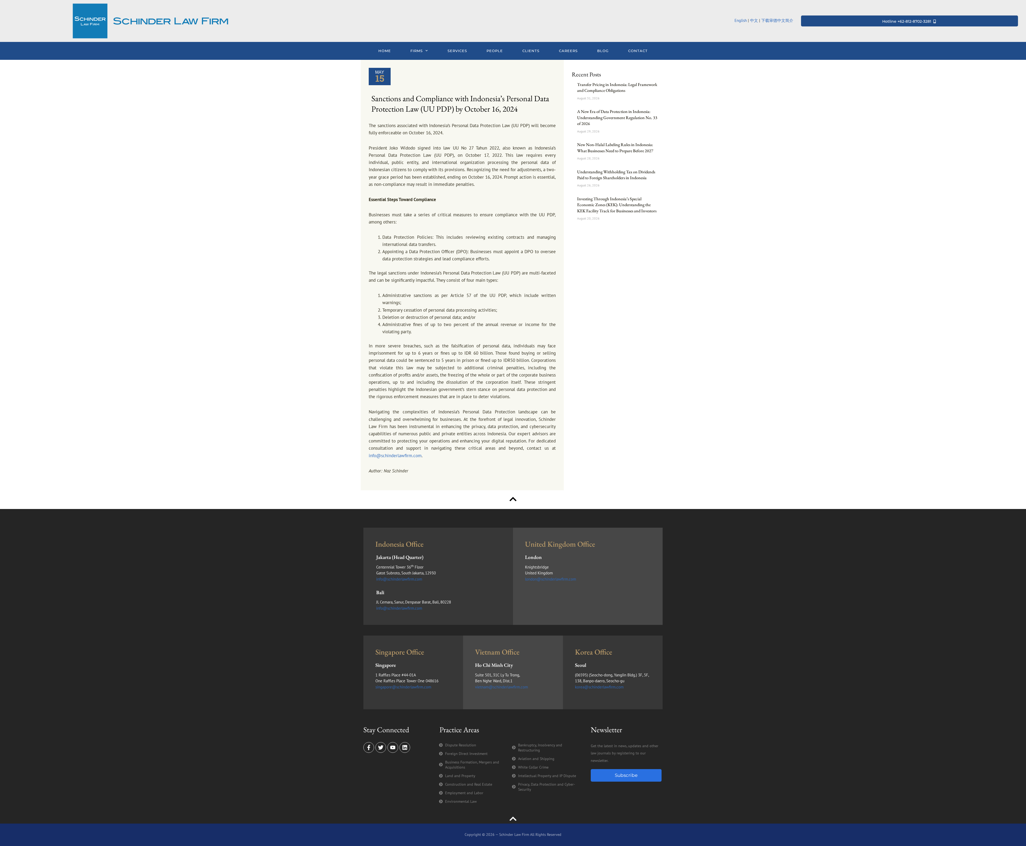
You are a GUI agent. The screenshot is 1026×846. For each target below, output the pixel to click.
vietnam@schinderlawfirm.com (501, 687)
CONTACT (638, 51)
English (740, 20)
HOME (384, 51)
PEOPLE (495, 51)
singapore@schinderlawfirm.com (403, 687)
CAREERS (568, 51)
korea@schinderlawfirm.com (599, 687)
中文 (754, 20)
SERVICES (457, 51)
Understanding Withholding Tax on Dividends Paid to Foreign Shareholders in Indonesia (616, 175)
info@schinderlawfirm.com (395, 456)
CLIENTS (530, 51)
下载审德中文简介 (777, 20)
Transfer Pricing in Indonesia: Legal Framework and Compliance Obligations (617, 87)
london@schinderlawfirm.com (550, 579)
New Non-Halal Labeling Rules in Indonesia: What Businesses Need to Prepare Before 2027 (615, 147)
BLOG (603, 51)
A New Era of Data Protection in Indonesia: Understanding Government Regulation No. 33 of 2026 (617, 117)
